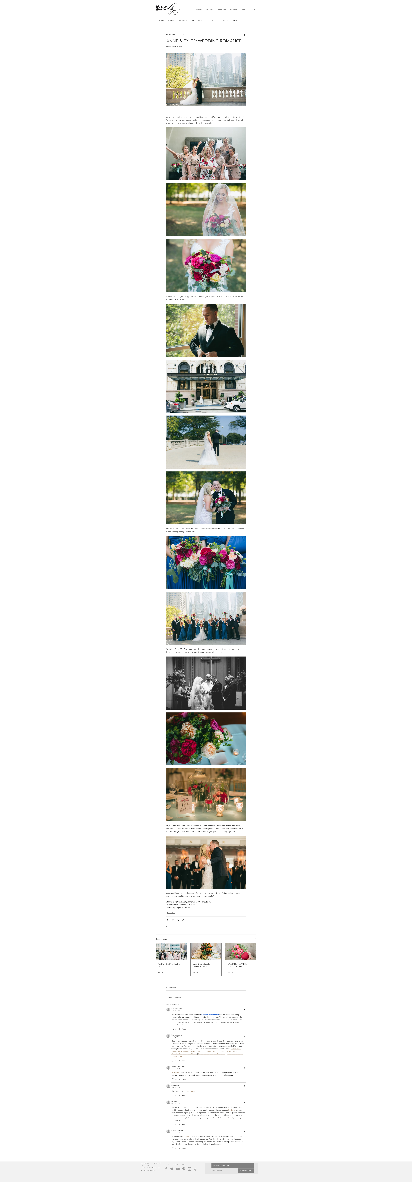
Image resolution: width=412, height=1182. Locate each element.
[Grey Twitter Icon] (172, 1169)
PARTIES (171, 21)
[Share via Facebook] (167, 920)
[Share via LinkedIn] (178, 920)
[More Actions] (244, 1009)
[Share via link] (183, 920)
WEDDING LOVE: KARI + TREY (169, 965)
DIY (193, 21)
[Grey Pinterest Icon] (183, 1169)
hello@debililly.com (153, 1168)
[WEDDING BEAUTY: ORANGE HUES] (206, 951)
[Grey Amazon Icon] (195, 1169)
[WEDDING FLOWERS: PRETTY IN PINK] (240, 951)
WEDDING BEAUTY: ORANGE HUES (201, 965)
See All (254, 939)
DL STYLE (201, 21)
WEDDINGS (183, 21)
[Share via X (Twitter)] (173, 920)
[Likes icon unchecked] (172, 1029)
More (235, 21)
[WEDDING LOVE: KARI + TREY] (171, 951)
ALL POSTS (160, 21)
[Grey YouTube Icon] (177, 1169)
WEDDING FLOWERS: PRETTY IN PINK (237, 965)
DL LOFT (213, 21)
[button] (254, 20)
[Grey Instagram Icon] (189, 1169)
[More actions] (244, 35)
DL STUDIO (225, 21)
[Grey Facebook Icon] (166, 1169)
